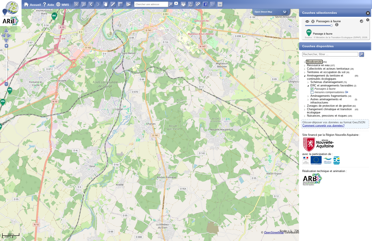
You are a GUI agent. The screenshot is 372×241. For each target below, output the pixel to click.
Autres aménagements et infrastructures (326, 101)
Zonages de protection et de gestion (329, 105)
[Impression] (183, 4)
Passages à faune (325, 88)
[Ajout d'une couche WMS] (128, 4)
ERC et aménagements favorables (331, 85)
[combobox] (176, 3)
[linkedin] (220, 4)
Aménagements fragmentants (328, 95)
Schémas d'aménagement (326, 82)
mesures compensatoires (329, 92)
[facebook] (205, 4)
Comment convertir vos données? (323, 125)
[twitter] (212, 4)
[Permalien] (198, 4)
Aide (49, 4)
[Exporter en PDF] (190, 4)
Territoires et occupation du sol (326, 72)
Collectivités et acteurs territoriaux (328, 68)
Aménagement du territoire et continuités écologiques (325, 77)
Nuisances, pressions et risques (327, 115)
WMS (65, 4)
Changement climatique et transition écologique (329, 111)
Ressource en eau (318, 65)
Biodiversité (314, 61)
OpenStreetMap (274, 232)
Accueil (35, 4)
